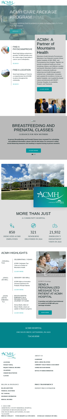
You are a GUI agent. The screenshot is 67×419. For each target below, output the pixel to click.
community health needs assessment (47, 364)
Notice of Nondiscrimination (44, 370)
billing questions (7, 388)
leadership (38, 359)
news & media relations (42, 362)
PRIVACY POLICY (7, 416)
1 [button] (32, 154)
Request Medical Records (11, 367)
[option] (33, 22)
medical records (6, 399)
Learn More (44, 89)
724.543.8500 (33, 336)
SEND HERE (45, 312)
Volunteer (6, 370)
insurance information (8, 396)
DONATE (15, 31)
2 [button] (33, 154)
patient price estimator (45, 388)
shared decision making (42, 367)
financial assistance (8, 390)
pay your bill (5, 393)
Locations (6, 362)
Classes (6, 375)
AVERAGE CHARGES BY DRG (47, 416)
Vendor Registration (10, 373)
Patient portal (8, 365)
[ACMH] (8, 3)
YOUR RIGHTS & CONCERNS (25, 416)
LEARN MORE (33, 150)
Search (15, 63)
